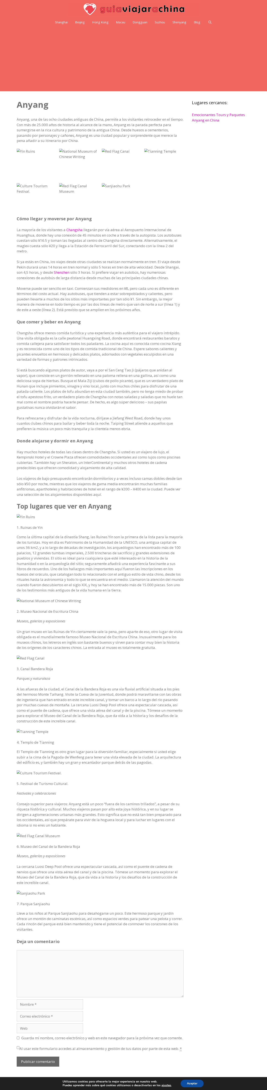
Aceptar (192, 1083)
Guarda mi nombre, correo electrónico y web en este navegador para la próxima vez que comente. (102, 1038)
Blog (197, 22)
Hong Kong (100, 22)
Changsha (74, 229)
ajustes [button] (166, 1085)
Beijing (80, 22)
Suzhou (160, 22)
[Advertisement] (133, 60)
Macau (120, 22)
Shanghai (61, 22)
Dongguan (140, 22)
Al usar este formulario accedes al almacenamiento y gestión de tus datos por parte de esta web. (100, 1048)
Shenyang (179, 22)
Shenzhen (61, 272)
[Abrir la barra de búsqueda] (209, 22)
